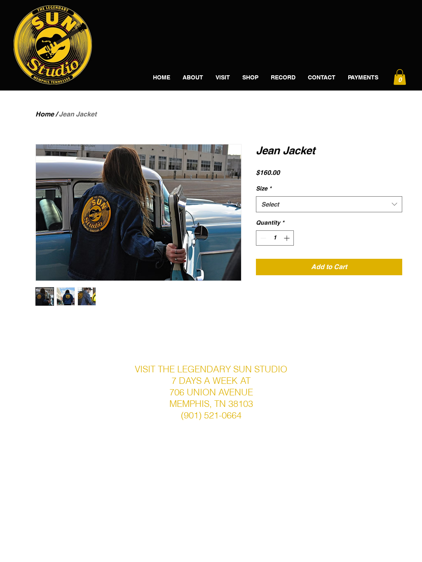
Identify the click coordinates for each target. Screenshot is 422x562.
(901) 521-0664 (211, 415)
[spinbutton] (274, 238)
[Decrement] (262, 238)
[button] (399, 77)
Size (263, 188)
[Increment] (287, 238)
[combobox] (329, 204)
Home (44, 114)
